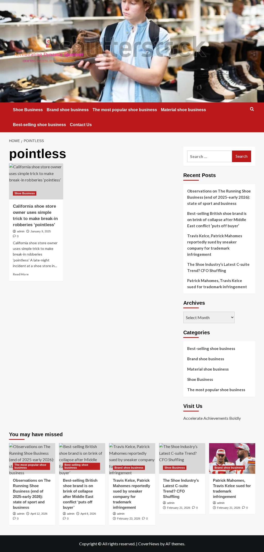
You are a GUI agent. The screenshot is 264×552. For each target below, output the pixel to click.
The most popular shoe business (125, 110)
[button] (252, 108)
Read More (21, 274)
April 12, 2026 (38, 513)
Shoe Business (28, 110)
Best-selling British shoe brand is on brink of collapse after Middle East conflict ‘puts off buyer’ (216, 219)
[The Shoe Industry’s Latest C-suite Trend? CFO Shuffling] (182, 458)
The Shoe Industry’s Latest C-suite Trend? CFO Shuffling (218, 267)
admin (20, 231)
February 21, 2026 (178, 507)
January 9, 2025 (40, 231)
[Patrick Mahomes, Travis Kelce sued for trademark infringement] (232, 458)
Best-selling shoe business (39, 124)
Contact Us (81, 124)
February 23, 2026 (128, 518)
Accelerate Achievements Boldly (212, 418)
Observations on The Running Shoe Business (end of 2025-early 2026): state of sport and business (219, 197)
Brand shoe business (68, 110)
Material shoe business (183, 110)
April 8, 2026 (88, 513)
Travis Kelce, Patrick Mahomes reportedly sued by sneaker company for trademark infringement (214, 245)
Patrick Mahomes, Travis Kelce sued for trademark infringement (217, 283)
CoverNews (148, 543)
